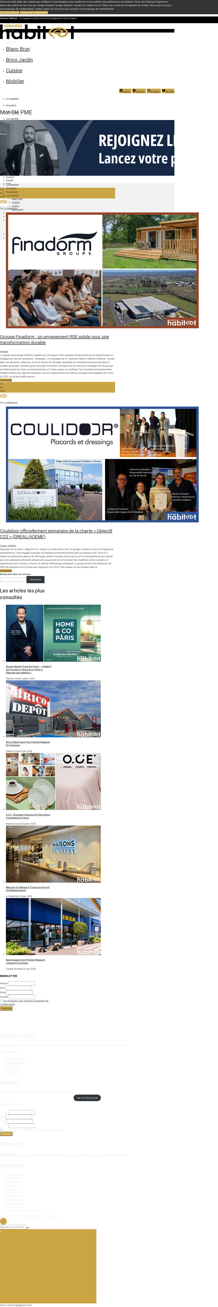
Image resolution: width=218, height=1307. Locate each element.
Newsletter (12, 1192)
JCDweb (55, 1216)
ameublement (25, 1155)
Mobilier (15, 81)
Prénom (4, 983)
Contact (10, 177)
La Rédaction (10, 208)
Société (4, 996)
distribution (38, 1155)
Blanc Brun (18, 49)
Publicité (10, 42)
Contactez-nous (14, 1203)
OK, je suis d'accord (9, 12)
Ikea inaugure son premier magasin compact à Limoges (25, 961)
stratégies (123, 1155)
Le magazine (12, 98)
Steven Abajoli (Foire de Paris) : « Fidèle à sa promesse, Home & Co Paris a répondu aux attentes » (28, 669)
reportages (110, 1155)
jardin (95, 1155)
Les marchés (12, 118)
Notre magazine (14, 1174)
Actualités (11, 105)
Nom (2, 987)
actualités (9, 1154)
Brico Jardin (19, 60)
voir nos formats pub (87, 1097)
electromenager (72, 1155)
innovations (86, 1155)
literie (101, 1155)
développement (55, 1155)
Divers (12, 1073)
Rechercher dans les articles (15, 574)
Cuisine (14, 70)
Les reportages (14, 1181)
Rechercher (35, 579)
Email (2, 992)
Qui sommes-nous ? (16, 1199)
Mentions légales (14, 55)
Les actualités (13, 1178)
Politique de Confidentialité (34, 12)
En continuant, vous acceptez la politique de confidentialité (34, 1129)
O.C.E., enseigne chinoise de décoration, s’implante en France (28, 816)
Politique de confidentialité (20, 1210)
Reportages (12, 191)
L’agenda (10, 1188)
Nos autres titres (14, 1196)
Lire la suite (6, 380)
